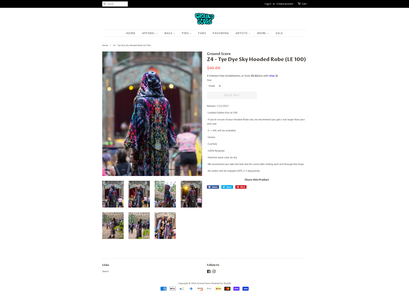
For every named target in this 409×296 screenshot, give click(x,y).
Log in (268, 3)
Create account (285, 3)
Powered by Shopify (221, 283)
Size (209, 80)
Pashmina (221, 33)
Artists (242, 33)
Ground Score (203, 283)
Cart (304, 3)
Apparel (149, 33)
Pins (186, 33)
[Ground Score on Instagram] (214, 272)
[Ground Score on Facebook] (209, 272)
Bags (169, 33)
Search (105, 271)
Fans (202, 33)
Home (130, 33)
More (262, 33)
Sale (279, 33)
